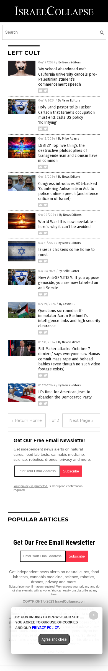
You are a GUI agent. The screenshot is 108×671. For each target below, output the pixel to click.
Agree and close (54, 639)
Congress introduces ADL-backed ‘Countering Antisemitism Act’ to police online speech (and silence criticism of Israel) (68, 191)
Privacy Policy (45, 627)
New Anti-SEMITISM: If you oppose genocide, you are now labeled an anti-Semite (68, 282)
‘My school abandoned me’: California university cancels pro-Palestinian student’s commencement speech (67, 77)
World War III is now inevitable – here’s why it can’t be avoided (67, 224)
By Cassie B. (67, 304)
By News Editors (69, 62)
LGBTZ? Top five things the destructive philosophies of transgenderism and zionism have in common (67, 153)
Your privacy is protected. (31, 486)
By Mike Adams (68, 138)
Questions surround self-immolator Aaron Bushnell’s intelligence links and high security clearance (69, 318)
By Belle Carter (69, 271)
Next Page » (81, 420)
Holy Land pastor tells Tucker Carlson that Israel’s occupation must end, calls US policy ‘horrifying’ (66, 115)
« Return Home (27, 420)
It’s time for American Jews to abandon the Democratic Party (65, 394)
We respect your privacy (72, 586)
